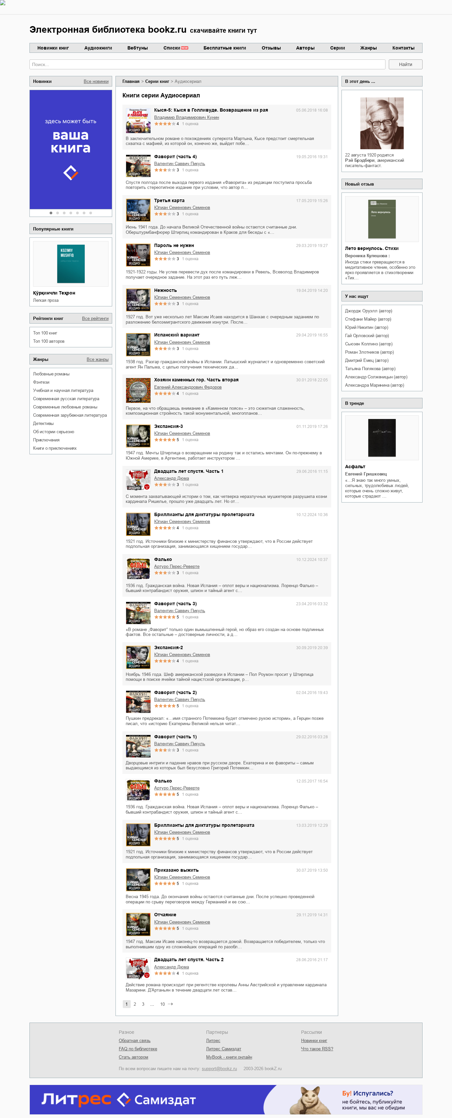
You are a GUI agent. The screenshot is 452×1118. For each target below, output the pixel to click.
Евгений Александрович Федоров (188, 387)
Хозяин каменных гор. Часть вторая (196, 379)
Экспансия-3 (168, 426)
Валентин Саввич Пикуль (179, 163)
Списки (171, 48)
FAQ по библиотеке (138, 1048)
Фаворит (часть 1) (175, 736)
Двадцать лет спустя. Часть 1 (189, 471)
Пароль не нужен (174, 245)
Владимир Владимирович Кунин (186, 117)
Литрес (213, 1040)
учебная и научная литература (63, 390)
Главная (131, 81)
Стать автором (133, 1057)
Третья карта (169, 200)
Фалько (163, 559)
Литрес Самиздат (223, 1048)
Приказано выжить (176, 870)
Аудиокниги (98, 48)
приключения (46, 439)
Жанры (368, 48)
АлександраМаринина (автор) (374, 385)
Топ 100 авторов (49, 341)
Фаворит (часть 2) (175, 692)
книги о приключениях (55, 448)
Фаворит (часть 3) (175, 603)
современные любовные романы (65, 406)
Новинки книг (53, 48)
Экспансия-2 (168, 647)
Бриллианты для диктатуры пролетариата (204, 514)
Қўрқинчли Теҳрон (54, 293)
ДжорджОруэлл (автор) (368, 310)
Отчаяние (165, 914)
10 (162, 1004)
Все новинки (96, 81)
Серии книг (157, 81)
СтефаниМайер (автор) (368, 319)
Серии (337, 48)
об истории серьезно (53, 431)
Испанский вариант (177, 334)
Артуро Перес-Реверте (177, 566)
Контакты (403, 48)
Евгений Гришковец (366, 474)
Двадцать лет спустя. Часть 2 (189, 959)
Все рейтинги (95, 318)
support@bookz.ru (219, 1068)
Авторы (305, 48)
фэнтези (41, 382)
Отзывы (271, 48)
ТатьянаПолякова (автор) (370, 368)
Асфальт (355, 466)
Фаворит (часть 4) (175, 156)
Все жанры (98, 359)
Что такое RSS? (317, 1048)
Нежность (165, 290)
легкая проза (46, 300)
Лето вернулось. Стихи (372, 248)
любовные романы (51, 373)
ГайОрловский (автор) (367, 335)
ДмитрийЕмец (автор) (366, 360)
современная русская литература (66, 398)
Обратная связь (135, 1040)
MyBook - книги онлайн (229, 1057)
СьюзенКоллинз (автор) (368, 343)
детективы (43, 423)
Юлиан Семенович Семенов (182, 207)
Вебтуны (137, 48)
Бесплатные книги (224, 48)
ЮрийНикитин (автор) (366, 327)
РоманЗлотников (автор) (369, 352)
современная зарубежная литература (70, 415)
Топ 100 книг (45, 333)
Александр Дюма (171, 478)
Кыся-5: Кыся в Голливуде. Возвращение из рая (211, 110)
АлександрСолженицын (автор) (376, 376)
